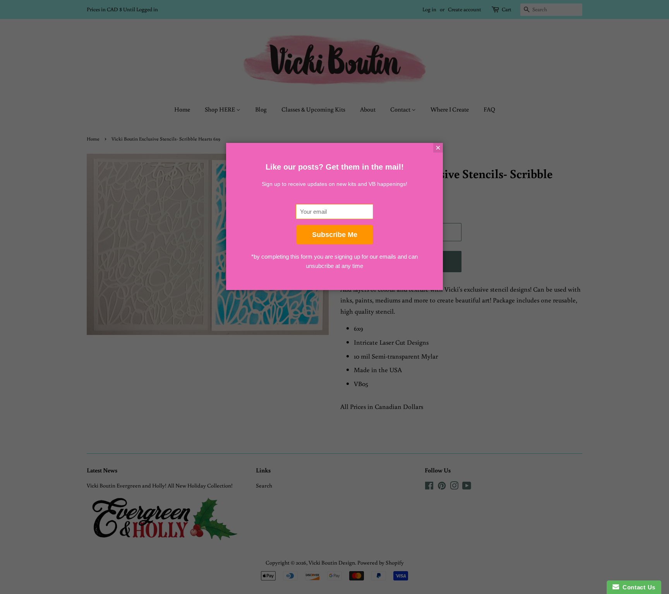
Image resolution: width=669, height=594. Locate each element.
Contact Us (637, 587)
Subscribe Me (334, 235)
